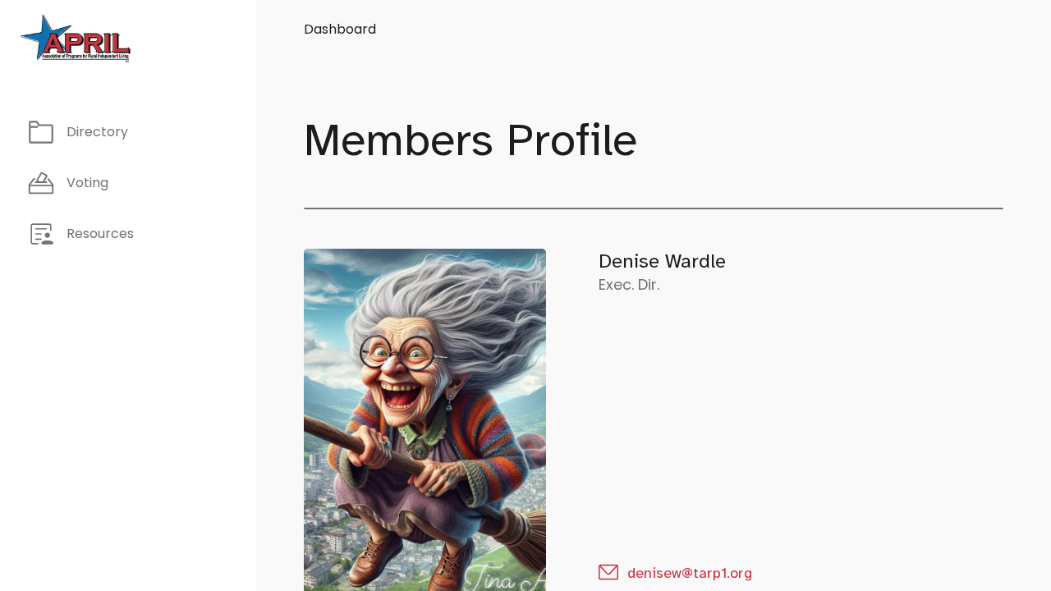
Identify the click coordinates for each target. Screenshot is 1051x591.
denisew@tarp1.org (689, 573)
